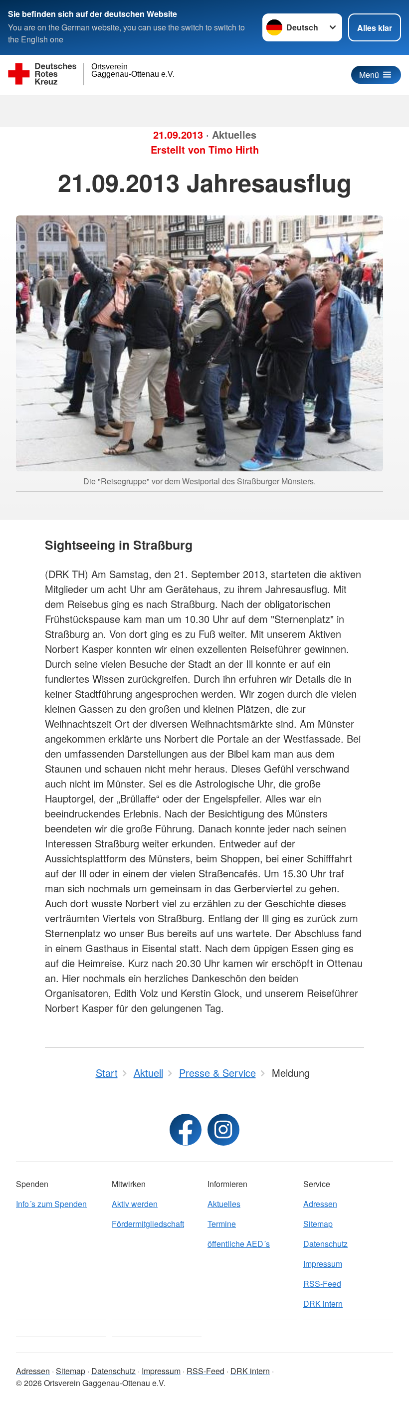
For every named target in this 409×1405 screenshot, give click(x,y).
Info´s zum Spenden (51, 1203)
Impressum (322, 1263)
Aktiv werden (135, 1203)
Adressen (320, 1203)
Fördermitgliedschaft (148, 1223)
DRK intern (323, 1303)
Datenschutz (325, 1243)
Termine (221, 1223)
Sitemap (318, 1223)
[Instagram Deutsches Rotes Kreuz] (223, 1130)
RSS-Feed (322, 1283)
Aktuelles (223, 1203)
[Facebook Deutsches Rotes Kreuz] (186, 1130)
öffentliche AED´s (238, 1243)
